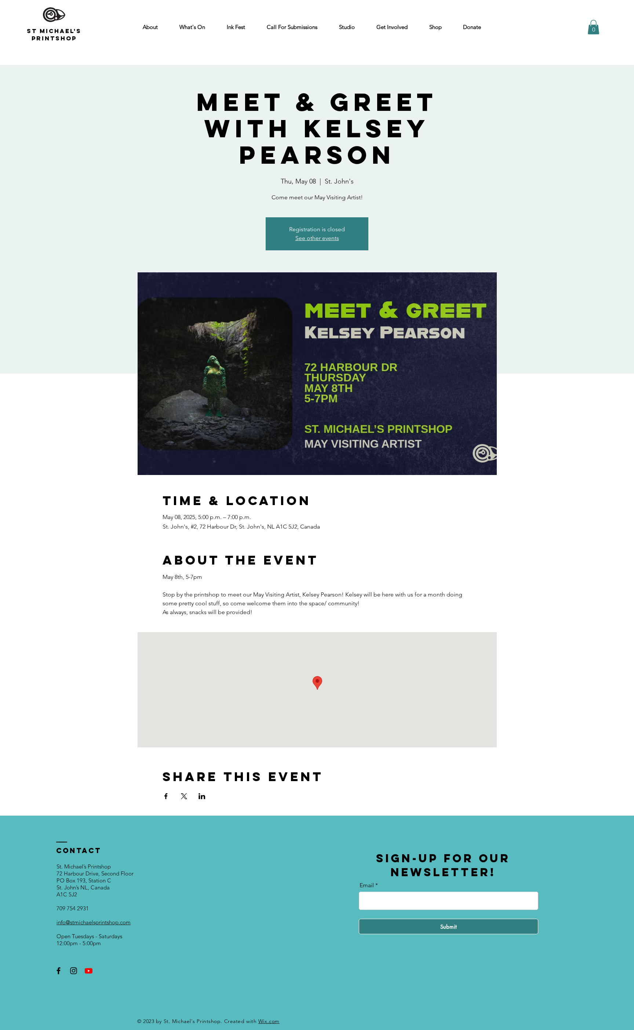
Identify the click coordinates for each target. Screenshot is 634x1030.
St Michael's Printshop (54, 34)
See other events (317, 238)
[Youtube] (88, 970)
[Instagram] (73, 970)
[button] (593, 27)
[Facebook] (58, 970)
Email (367, 885)
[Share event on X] (184, 796)
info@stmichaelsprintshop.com (94, 922)
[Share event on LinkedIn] (201, 796)
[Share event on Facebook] (166, 796)
